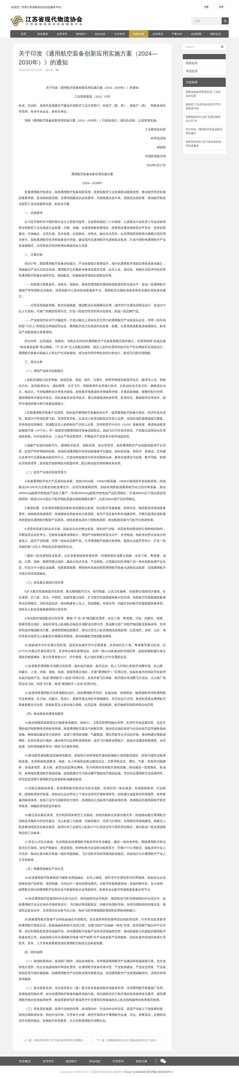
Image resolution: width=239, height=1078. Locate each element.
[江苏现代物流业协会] (46, 21)
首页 (23, 33)
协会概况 (43, 33)
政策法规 (139, 33)
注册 (206, 7)
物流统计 (81, 33)
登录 (221, 7)
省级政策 (192, 71)
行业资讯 (119, 33)
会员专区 (62, 33)
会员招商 (196, 33)
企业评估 (158, 33)
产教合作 (177, 33)
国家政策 (192, 63)
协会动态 (100, 33)
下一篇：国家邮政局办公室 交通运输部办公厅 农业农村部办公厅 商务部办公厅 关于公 (131, 1040)
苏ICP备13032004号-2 (160, 1071)
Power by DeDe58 (135, 1071)
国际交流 (215, 33)
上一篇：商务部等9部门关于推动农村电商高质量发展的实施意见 (58, 1040)
